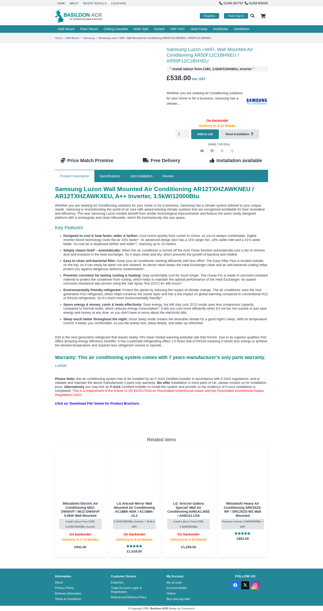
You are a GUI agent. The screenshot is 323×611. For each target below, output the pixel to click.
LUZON (60, 366)
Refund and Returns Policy (129, 597)
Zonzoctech (188, 608)
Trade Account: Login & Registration (126, 589)
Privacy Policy (64, 588)
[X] (245, 585)
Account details (177, 588)
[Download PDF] (83, 420)
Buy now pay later (178, 599)
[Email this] (202, 150)
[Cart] (263, 16)
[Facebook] (235, 585)
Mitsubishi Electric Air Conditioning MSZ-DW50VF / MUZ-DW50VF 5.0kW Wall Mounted (80, 510)
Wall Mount (72, 37)
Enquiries (117, 582)
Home (58, 37)
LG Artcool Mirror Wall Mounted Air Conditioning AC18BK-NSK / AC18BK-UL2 (134, 510)
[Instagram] (255, 585)
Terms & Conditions (68, 599)
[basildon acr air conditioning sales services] (79, 16)
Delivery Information (68, 593)
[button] (252, 16)
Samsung (88, 37)
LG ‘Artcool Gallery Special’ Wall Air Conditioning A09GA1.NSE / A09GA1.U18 (188, 510)
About (59, 582)
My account (174, 582)
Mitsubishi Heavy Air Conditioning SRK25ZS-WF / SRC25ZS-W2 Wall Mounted (243, 510)
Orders (171, 593)
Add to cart (205, 134)
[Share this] (212, 150)
